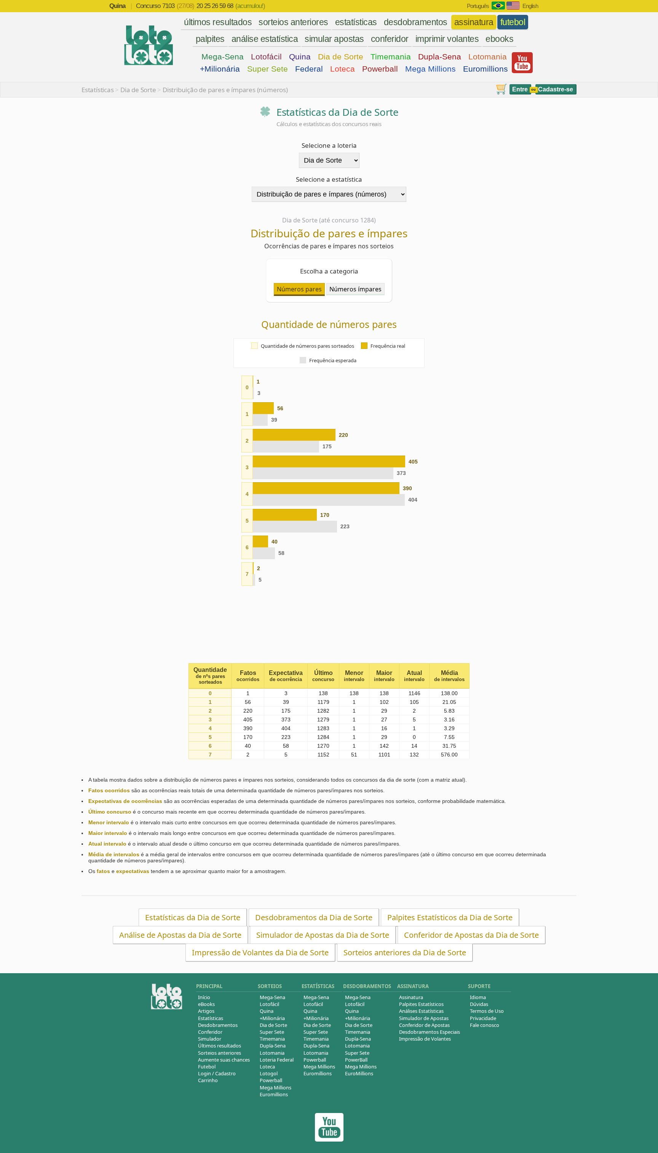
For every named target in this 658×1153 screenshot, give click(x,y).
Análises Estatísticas (421, 1010)
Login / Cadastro (217, 1073)
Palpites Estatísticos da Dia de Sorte (450, 917)
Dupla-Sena (439, 56)
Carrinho (208, 1080)
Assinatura (411, 997)
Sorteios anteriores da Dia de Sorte (404, 952)
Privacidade (483, 1018)
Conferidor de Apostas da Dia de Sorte (471, 935)
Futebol (207, 1066)
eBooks (206, 1004)
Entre (520, 89)
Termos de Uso (487, 1010)
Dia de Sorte (340, 56)
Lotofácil (266, 56)
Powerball (380, 68)
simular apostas (334, 39)
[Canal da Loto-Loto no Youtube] (329, 1139)
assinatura (474, 22)
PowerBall (356, 1059)
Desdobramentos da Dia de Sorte (313, 917)
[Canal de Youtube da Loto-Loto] (522, 71)
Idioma (478, 997)
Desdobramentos (218, 1025)
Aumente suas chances (224, 1059)
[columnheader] (210, 676)
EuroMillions (359, 1073)
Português (478, 6)
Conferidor (210, 1031)
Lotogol (269, 1073)
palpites (210, 39)
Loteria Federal (277, 1059)
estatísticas (356, 22)
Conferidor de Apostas (424, 1025)
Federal (309, 68)
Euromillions (485, 68)
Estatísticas (97, 89)
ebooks (499, 39)
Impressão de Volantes (425, 1038)
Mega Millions (430, 68)
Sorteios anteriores (219, 1052)
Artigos (206, 1010)
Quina (300, 56)
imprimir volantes (447, 39)
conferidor (390, 39)
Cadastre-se (555, 89)
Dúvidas (479, 1004)
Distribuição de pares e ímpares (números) (225, 89)
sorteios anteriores (293, 22)
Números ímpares (355, 289)
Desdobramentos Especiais (429, 1031)
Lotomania (487, 56)
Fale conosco (484, 1025)
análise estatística (265, 39)
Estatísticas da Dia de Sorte (192, 917)
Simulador (209, 1038)
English (530, 6)
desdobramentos (415, 22)
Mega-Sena (222, 56)
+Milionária (220, 68)
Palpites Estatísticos (421, 1004)
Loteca (342, 68)
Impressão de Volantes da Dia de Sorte (260, 952)
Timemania (391, 56)
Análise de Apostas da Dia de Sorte (180, 935)
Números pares (299, 289)
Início (204, 997)
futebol (512, 22)
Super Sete (267, 68)
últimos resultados (218, 22)
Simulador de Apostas (424, 1018)
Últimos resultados (219, 1045)
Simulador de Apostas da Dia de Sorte (322, 935)
